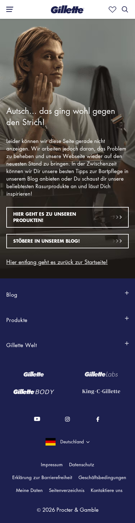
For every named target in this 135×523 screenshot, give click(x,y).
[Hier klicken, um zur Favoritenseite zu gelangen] (111, 9)
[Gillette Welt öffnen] (127, 347)
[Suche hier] (125, 9)
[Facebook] (97, 419)
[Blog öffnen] (127, 296)
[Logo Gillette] (67, 9)
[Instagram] (67, 419)
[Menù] (8, 9)
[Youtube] (37, 419)
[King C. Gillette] (101, 391)
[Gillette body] (34, 391)
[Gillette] (34, 374)
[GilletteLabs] (101, 374)
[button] (52, 464)
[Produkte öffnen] (127, 322)
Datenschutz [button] (81, 464)
